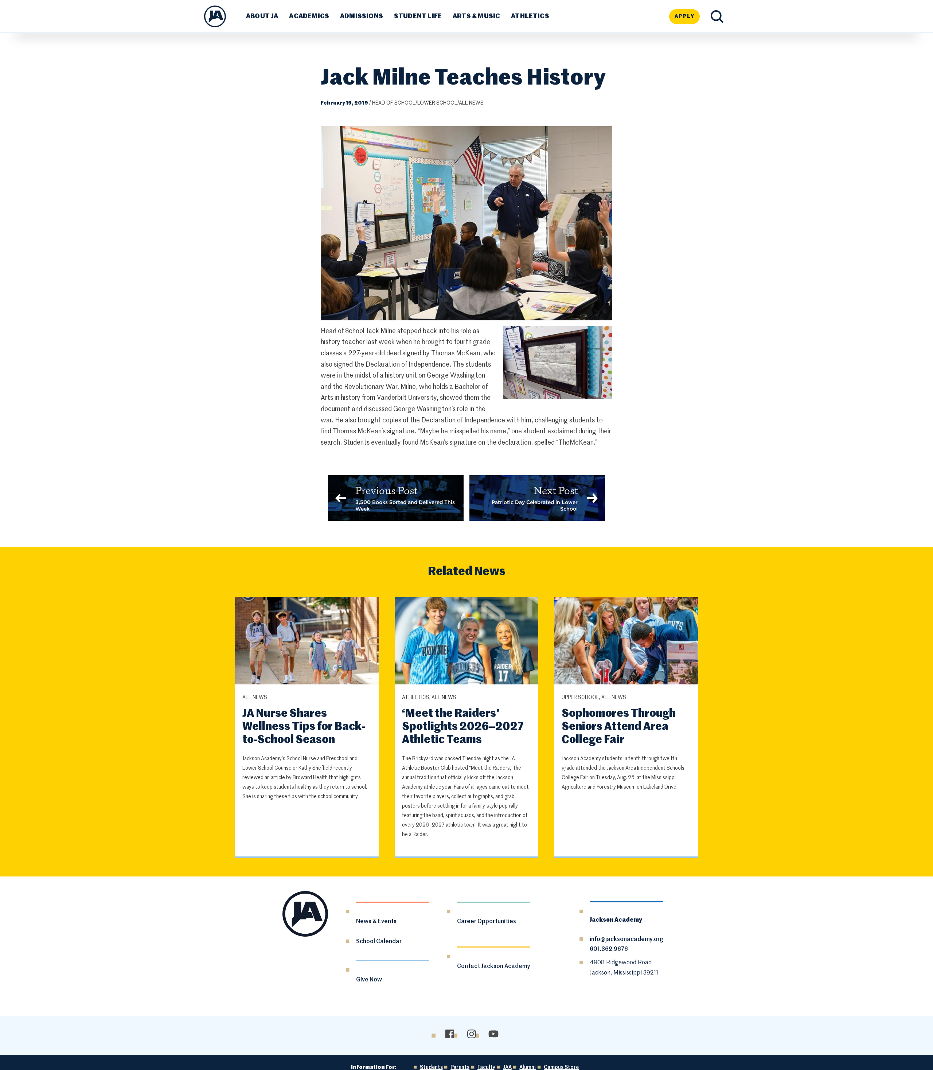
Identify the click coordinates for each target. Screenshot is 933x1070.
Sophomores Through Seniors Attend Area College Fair (619, 727)
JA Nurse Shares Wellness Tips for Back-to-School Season (303, 727)
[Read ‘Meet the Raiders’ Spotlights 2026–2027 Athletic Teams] (466, 641)
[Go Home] (215, 16)
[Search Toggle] (717, 16)
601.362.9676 (609, 949)
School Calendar (379, 942)
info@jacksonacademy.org (626, 939)
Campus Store (561, 1067)
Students (431, 1067)
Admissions (361, 16)
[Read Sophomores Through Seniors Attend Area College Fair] (626, 641)
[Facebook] (450, 1034)
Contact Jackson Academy (493, 966)
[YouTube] (493, 1034)
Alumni (527, 1067)
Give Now (369, 980)
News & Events (376, 922)
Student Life (418, 16)
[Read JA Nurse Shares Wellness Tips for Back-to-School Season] (307, 641)
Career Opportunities (486, 922)
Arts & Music (476, 16)
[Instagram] (471, 1034)
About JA (262, 16)
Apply (684, 16)
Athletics (530, 16)
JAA (507, 1067)
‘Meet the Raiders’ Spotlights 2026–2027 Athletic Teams (463, 727)
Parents (459, 1067)
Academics (309, 16)
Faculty (486, 1067)
